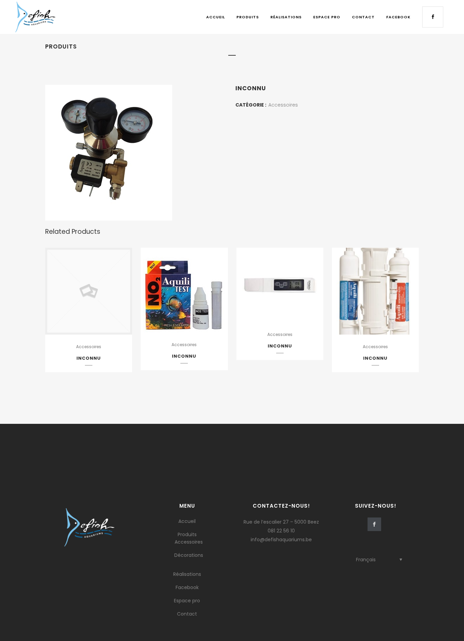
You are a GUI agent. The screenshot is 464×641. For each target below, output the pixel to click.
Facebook (187, 587)
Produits (187, 534)
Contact (187, 613)
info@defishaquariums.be (281, 539)
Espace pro (187, 600)
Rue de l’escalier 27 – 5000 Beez (281, 522)
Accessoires (283, 104)
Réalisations (187, 574)
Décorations (188, 555)
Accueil (187, 521)
